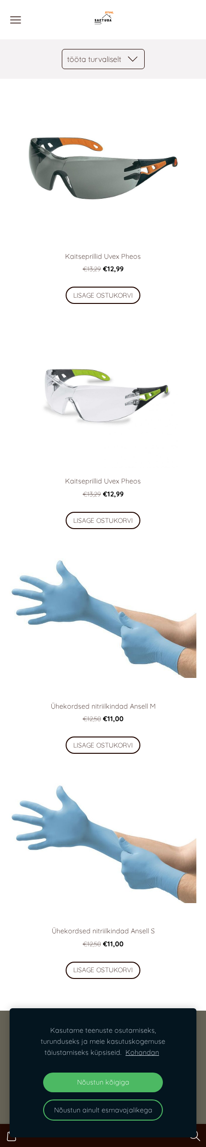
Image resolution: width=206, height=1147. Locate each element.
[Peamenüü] (15, 20)
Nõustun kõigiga (103, 1082)
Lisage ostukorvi (103, 295)
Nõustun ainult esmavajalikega (103, 1110)
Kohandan (142, 1052)
